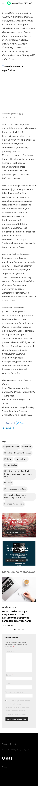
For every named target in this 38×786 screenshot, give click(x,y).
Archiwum (6, 767)
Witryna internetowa (14, 692)
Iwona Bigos (22, 459)
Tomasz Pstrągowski (14, 504)
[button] (14, 629)
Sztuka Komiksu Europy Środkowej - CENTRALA (15, 496)
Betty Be (27, 447)
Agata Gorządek (12, 447)
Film (7, 517)
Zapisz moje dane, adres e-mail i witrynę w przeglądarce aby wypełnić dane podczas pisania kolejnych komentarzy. (17, 707)
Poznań (8, 483)
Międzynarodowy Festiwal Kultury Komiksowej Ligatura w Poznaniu (18, 474)
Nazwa (9, 675)
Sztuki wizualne (9, 607)
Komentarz (10, 651)
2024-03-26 (7, 626)
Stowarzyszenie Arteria (15, 489)
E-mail (9, 684)
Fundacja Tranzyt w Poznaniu (18, 453)
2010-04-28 (13, 526)
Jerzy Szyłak (11, 465)
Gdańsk (8, 459)
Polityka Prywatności (25, 750)
